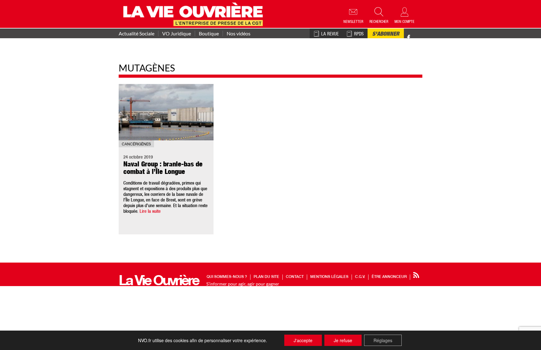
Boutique (209, 33)
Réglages (383, 340)
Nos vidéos (238, 33)
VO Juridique (176, 33)
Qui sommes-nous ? (227, 277)
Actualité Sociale (136, 33)
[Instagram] (419, 38)
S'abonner (385, 34)
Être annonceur (389, 277)
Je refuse (343, 340)
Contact (295, 277)
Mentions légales (329, 277)
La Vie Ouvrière (158, 282)
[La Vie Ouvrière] (194, 13)
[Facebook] (408, 38)
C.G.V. (360, 277)
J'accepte (303, 340)
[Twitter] (415, 34)
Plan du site (266, 277)
